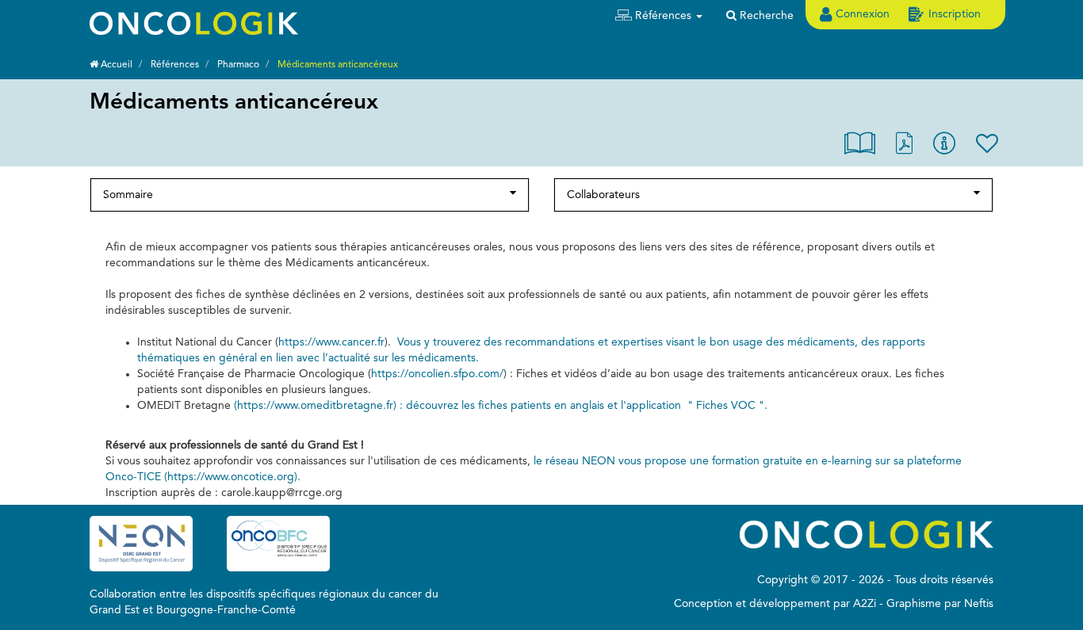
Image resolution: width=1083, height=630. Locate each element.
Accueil (115, 65)
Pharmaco (238, 65)
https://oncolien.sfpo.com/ (437, 374)
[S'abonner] (987, 147)
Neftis (978, 603)
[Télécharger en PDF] (904, 147)
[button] (658, 16)
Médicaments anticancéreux (337, 65)
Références (175, 65)
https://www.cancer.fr (331, 342)
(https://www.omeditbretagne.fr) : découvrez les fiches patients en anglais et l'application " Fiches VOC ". (500, 405)
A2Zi (864, 603)
